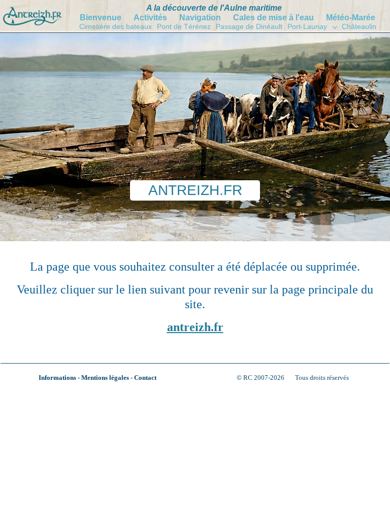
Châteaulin (359, 26)
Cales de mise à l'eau (273, 17)
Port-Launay (307, 26)
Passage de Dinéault (249, 26)
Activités (150, 17)
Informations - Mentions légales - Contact (97, 377)
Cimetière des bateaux (115, 26)
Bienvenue (100, 17)
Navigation (200, 17)
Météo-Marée (350, 17)
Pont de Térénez (184, 26)
